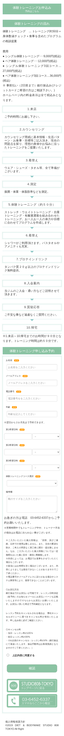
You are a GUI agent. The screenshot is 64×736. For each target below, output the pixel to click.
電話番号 (13, 391)
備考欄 (9, 492)
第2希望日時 (15, 445)
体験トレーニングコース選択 (22, 476)
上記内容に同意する (22, 655)
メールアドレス (16, 376)
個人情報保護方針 (15, 721)
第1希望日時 (15, 429)
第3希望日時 (15, 460)
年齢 (11, 407)
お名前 (12, 360)
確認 (32, 668)
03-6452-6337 (39, 517)
